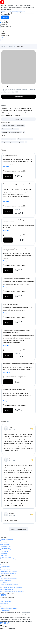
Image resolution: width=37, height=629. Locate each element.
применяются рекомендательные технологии (15, 613)
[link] (2, 33)
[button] (2, 37)
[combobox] (3, 626)
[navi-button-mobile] (1, 43)
